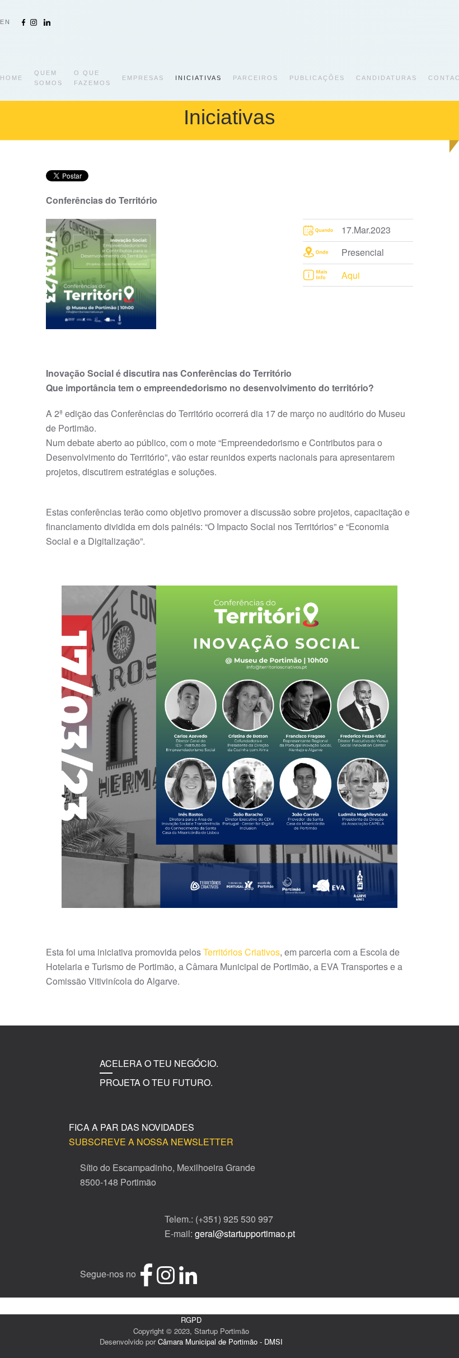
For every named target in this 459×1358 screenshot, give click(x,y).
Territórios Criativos (241, 951)
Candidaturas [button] (386, 77)
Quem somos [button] (48, 77)
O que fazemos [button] (92, 77)
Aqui (350, 275)
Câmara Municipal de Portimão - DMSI (220, 1341)
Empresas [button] (143, 77)
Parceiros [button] (255, 77)
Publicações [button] (317, 77)
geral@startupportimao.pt (245, 1233)
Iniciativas (198, 77)
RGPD (191, 1319)
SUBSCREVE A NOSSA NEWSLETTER (151, 1141)
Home (11, 77)
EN (5, 21)
